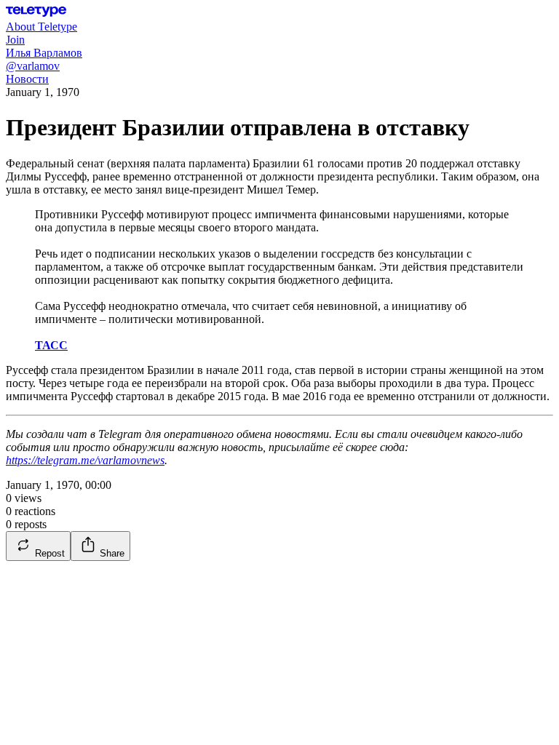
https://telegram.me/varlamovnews (85, 460)
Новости (27, 79)
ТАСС (51, 345)
